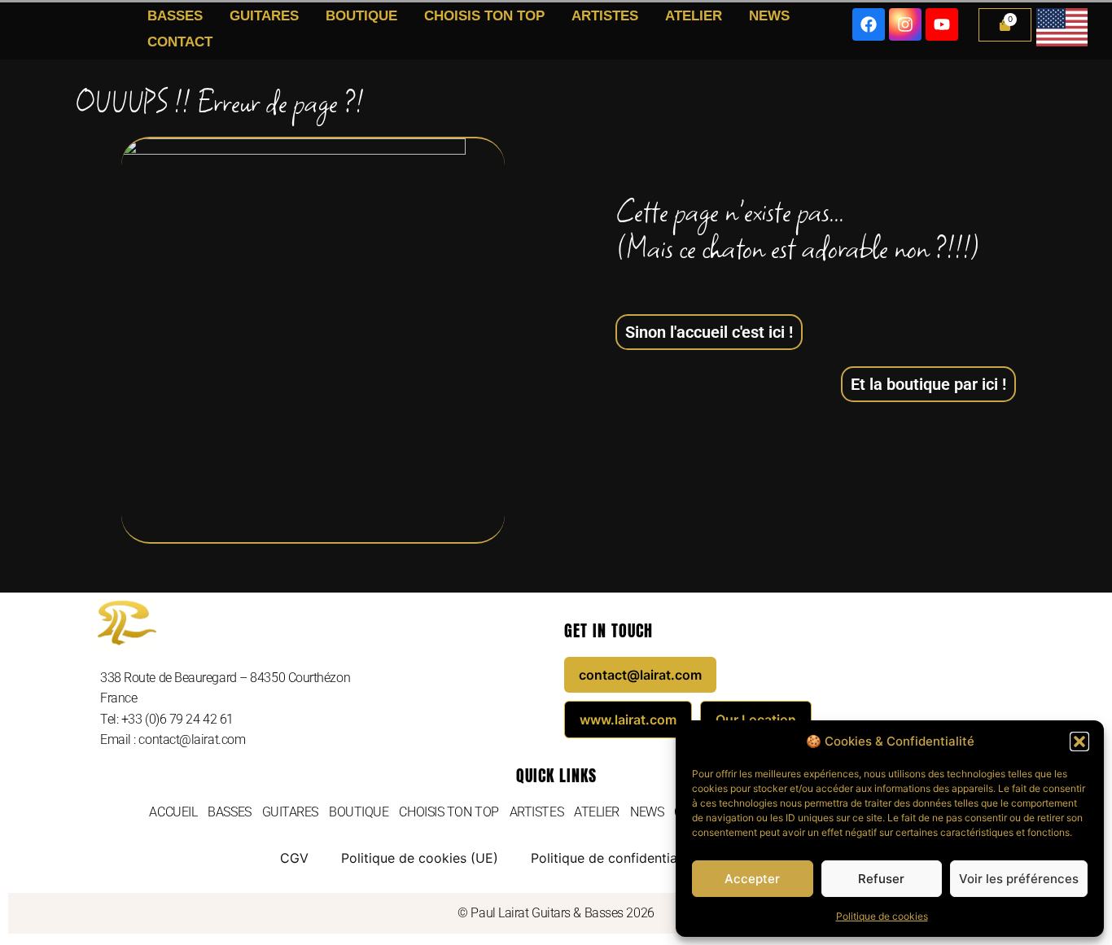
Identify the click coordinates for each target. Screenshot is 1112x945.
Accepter (752, 878)
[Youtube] (942, 24)
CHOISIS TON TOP (484, 16)
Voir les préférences (1019, 878)
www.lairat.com (628, 719)
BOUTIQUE (361, 16)
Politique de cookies (882, 916)
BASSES (175, 16)
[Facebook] (868, 24)
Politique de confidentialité (613, 858)
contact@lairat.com (640, 675)
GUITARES (264, 16)
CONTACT (179, 42)
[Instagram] (905, 24)
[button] (1079, 741)
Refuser (881, 878)
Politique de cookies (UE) (419, 858)
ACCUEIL (173, 812)
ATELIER (693, 16)
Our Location (756, 719)
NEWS (769, 16)
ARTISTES (604, 16)
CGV (294, 858)
